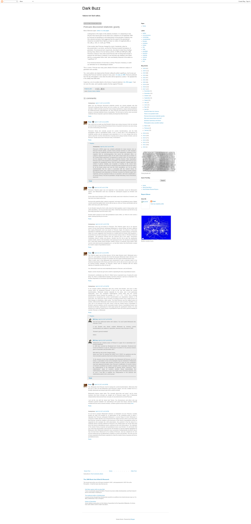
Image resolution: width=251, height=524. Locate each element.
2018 (144, 87)
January (146, 130)
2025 (144, 70)
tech (144, 61)
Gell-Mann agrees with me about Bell (95, 489)
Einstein (90, 91)
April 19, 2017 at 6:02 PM (105, 340)
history (93, 91)
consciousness (147, 35)
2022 (144, 77)
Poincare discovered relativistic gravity (154, 116)
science (145, 57)
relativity (98, 91)
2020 (144, 82)
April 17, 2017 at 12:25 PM (103, 103)
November (147, 93)
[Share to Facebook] (102, 89)
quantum (145, 53)
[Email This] (96, 89)
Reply (89, 116)
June (145, 105)
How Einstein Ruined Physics (150, 189)
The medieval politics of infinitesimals (95, 495)
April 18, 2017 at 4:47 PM (107, 146)
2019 (144, 84)
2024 (144, 73)
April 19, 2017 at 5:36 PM (102, 286)
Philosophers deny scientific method (153, 123)
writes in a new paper (103, 30)
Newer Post (87, 471)
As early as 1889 (120, 75)
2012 (144, 142)
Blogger (133, 519)
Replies (92, 143)
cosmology (145, 37)
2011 (144, 144)
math (144, 49)
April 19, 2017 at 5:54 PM (105, 319)
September (147, 98)
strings (144, 59)
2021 (144, 80)
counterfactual (146, 39)
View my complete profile (157, 204)
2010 (144, 147)
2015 (144, 135)
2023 (144, 75)
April (145, 109)
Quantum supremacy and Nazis (152, 120)
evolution (145, 43)
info (144, 47)
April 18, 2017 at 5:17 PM (101, 187)
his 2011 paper (128, 82)
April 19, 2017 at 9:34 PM (102, 411)
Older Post (134, 471)
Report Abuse (145, 194)
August (146, 100)
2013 (144, 140)
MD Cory (95, 319)
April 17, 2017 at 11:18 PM (102, 122)
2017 (144, 89)
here (132, 403)
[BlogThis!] (98, 89)
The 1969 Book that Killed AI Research (96, 479)
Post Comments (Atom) (97, 474)
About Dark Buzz (147, 187)
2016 (144, 133)
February (146, 128)
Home (110, 471)
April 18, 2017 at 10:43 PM (102, 253)
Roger (90, 122)
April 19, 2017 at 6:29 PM (101, 384)
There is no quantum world (151, 113)
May (145, 107)
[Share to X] (100, 89)
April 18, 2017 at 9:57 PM (102, 224)
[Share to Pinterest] (104, 89)
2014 (144, 138)
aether (144, 33)
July (145, 102)
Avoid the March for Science (151, 111)
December (147, 91)
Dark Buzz (91, 8)
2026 (144, 68)
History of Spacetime (90, 501)
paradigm (145, 51)
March (146, 125)
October (146, 95)
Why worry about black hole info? (153, 118)
